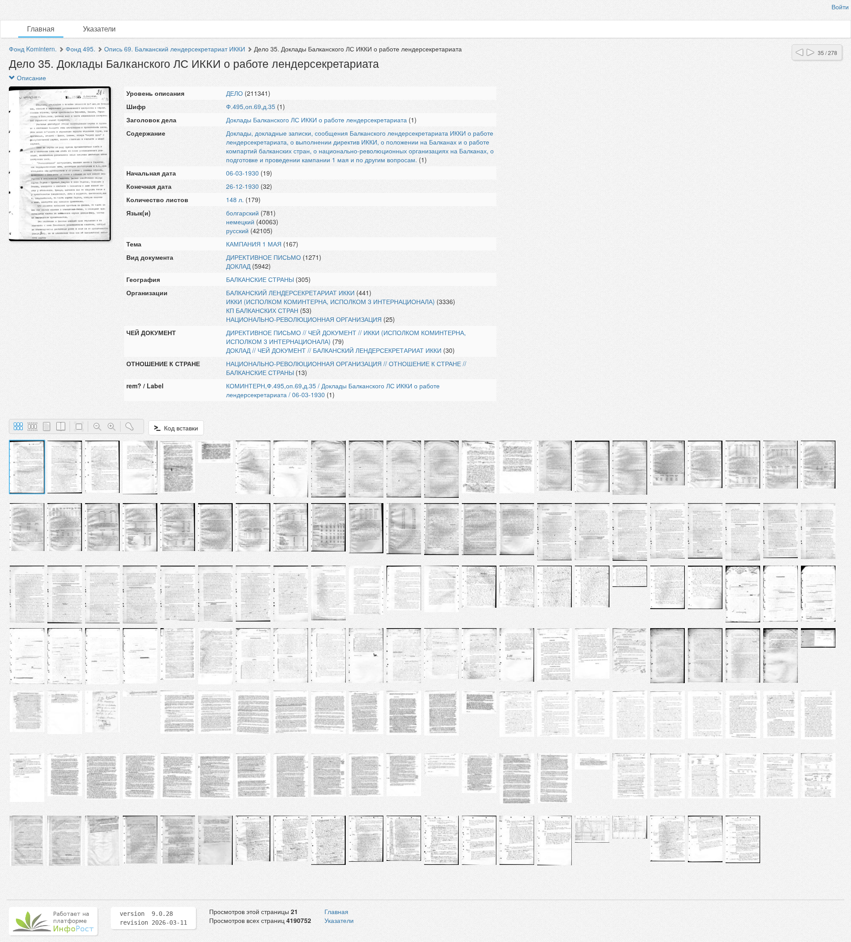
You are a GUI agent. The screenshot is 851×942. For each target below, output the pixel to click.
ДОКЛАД (238, 266)
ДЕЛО (234, 93)
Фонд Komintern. (33, 48)
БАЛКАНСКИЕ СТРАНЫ (260, 279)
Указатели (99, 28)
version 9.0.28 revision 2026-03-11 (153, 918)
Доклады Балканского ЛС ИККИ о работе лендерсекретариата (316, 119)
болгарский (242, 212)
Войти (840, 6)
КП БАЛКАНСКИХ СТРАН (262, 310)
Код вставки (179, 427)
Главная (41, 28)
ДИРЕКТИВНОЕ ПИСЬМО (263, 257)
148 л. (235, 199)
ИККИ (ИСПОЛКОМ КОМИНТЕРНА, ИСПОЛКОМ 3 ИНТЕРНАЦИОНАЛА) (330, 301)
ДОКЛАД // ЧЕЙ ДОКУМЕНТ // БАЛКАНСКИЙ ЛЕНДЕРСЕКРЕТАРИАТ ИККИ (333, 350)
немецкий (240, 221)
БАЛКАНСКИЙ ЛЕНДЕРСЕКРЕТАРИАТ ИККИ (290, 292)
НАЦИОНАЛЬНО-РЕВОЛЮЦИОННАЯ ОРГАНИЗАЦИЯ (304, 319)
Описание (30, 77)
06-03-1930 (242, 172)
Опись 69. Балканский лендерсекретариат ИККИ (174, 48)
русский (237, 230)
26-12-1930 (242, 186)
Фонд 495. (80, 48)
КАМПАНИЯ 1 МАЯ (253, 243)
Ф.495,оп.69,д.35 (250, 106)
